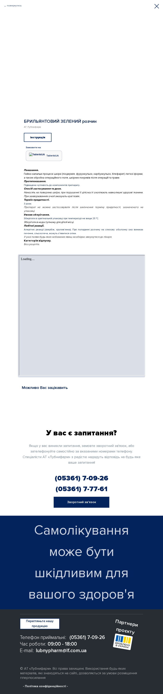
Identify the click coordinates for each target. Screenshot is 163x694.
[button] (81, 502)
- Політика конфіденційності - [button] (45, 686)
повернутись (14, 5)
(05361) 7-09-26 (81, 478)
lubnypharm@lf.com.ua (61, 651)
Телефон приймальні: (43, 637)
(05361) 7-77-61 (81, 489)
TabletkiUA (52, 155)
